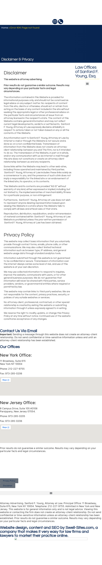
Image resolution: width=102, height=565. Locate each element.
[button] (87, 84)
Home (4, 27)
